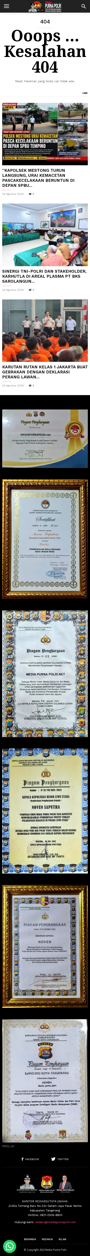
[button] (83, 6)
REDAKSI (47, 1239)
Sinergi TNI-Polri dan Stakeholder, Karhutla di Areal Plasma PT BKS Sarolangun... (44, 276)
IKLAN (62, 1239)
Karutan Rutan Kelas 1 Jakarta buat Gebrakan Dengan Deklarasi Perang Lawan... (45, 371)
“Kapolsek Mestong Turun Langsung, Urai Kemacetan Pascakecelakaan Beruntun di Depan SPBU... (38, 178)
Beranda (30, 1239)
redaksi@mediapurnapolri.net (55, 1222)
